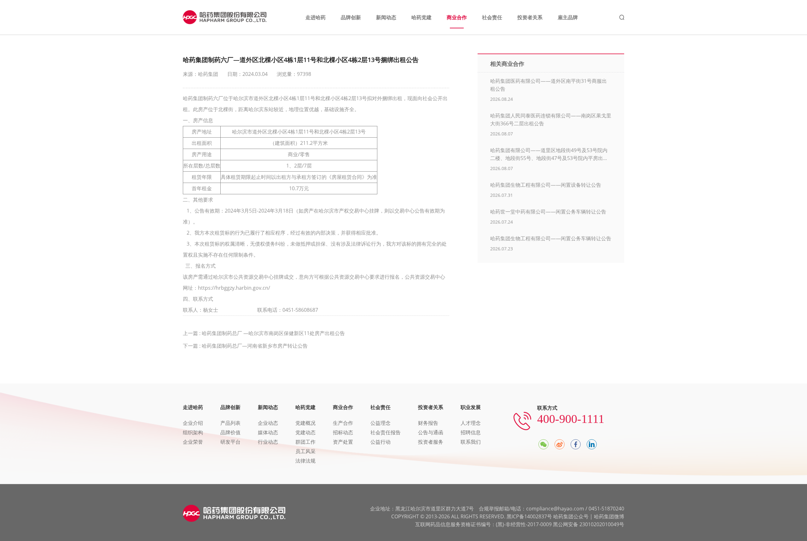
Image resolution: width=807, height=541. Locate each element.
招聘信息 (471, 432)
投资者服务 (430, 441)
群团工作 (305, 441)
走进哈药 (193, 407)
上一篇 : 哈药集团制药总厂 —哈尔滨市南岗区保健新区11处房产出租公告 (264, 333)
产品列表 (230, 422)
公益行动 (380, 441)
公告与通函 (430, 432)
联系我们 (471, 441)
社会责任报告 (385, 432)
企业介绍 (193, 422)
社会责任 (380, 407)
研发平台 (230, 441)
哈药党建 (305, 407)
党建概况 (305, 422)
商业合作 (343, 407)
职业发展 (471, 407)
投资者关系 (430, 407)
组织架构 (193, 432)
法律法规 (305, 460)
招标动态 (343, 432)
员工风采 (305, 451)
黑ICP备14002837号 (529, 516)
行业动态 (268, 441)
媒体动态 (268, 432)
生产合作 (343, 422)
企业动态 (268, 422)
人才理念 (471, 422)
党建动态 (305, 432)
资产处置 (343, 441)
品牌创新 (230, 407)
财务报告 (428, 422)
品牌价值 (230, 432)
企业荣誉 (193, 441)
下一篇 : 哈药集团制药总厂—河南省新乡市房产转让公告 (245, 345)
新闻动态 (268, 407)
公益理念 (380, 422)
